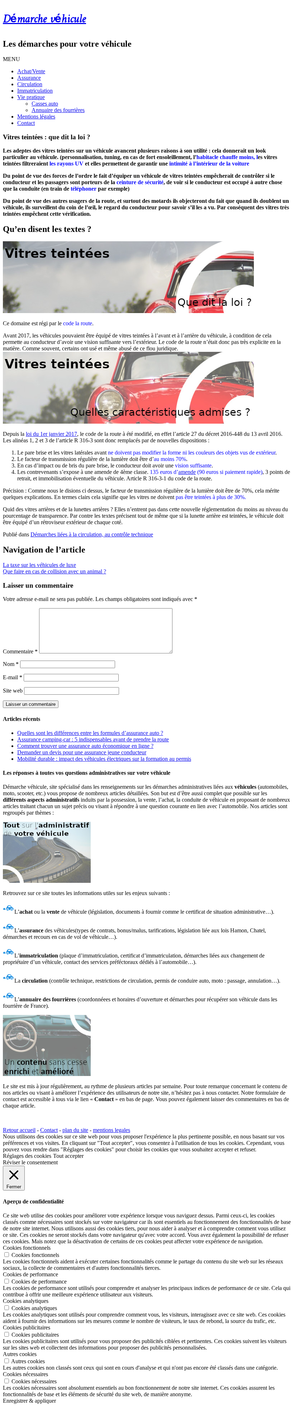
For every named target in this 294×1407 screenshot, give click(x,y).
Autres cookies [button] (20, 1354)
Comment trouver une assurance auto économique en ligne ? (85, 746)
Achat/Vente (31, 71)
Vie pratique (31, 97)
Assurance (29, 78)
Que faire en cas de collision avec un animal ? (54, 571)
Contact (26, 123)
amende (187, 472)
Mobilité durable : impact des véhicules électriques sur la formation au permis (104, 759)
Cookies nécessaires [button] (25, 1374)
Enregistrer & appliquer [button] (29, 1401)
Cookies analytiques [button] (25, 1301)
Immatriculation (35, 91)
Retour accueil (19, 1130)
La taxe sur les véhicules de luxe (39, 565)
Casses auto (45, 104)
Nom (11, 664)
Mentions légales (36, 116)
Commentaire (20, 651)
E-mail (12, 677)
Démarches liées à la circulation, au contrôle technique (91, 534)
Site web (13, 691)
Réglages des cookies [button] (27, 1156)
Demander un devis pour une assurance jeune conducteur (81, 752)
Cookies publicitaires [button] (26, 1327)
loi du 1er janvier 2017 (51, 434)
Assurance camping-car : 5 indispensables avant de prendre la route (93, 739)
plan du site (75, 1130)
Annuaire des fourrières (58, 110)
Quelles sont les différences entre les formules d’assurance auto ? (90, 733)
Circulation (29, 84)
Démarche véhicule (44, 19)
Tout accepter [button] (68, 1156)
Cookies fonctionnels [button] (27, 1248)
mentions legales (111, 1130)
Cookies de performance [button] (30, 1274)
